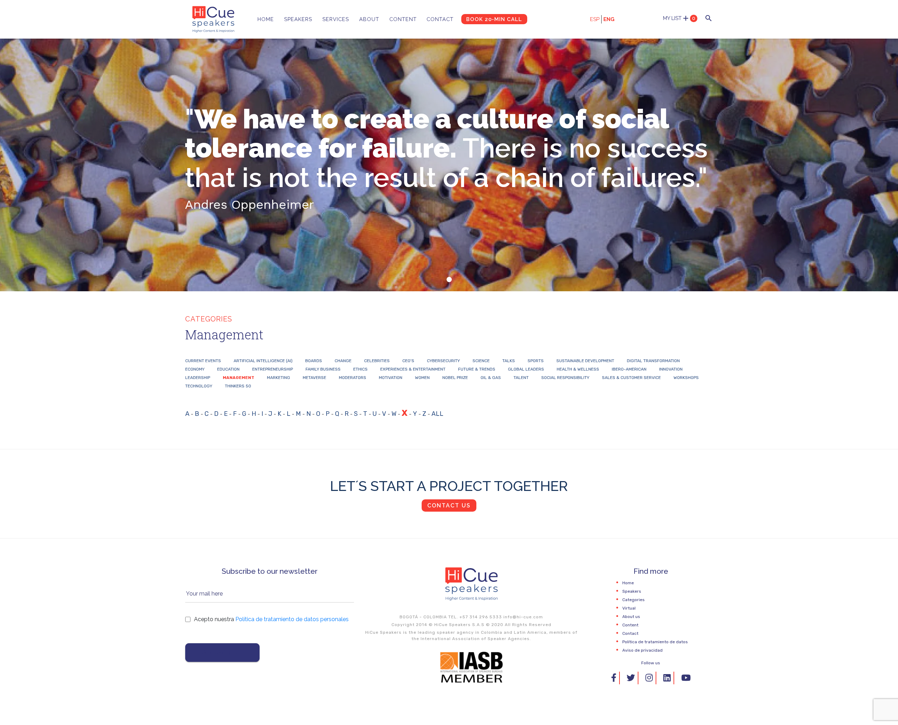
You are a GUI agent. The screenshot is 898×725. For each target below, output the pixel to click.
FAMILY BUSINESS (323, 369)
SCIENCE (481, 360)
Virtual (629, 608)
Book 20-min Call (494, 19)
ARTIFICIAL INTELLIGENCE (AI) (263, 360)
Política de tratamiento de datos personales (292, 619)
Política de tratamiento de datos (655, 641)
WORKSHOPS (686, 377)
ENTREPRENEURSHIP (272, 369)
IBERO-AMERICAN (629, 369)
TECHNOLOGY (198, 386)
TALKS (508, 360)
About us (631, 616)
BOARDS (313, 360)
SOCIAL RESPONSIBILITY (565, 377)
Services (335, 19)
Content (403, 19)
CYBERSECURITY (443, 360)
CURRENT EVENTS (203, 360)
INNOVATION (671, 369)
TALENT (521, 377)
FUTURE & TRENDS (476, 369)
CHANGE (343, 360)
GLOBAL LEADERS (526, 369)
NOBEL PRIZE (455, 377)
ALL (437, 414)
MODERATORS (352, 377)
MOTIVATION (390, 377)
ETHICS (360, 369)
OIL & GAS (491, 377)
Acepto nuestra (271, 619)
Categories (633, 599)
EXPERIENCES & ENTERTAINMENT (412, 369)
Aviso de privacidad (642, 650)
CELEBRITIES (377, 360)
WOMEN (422, 377)
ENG (609, 19)
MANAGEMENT (238, 377)
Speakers (298, 19)
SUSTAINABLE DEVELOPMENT (585, 360)
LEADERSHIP (197, 377)
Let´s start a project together (449, 486)
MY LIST (679, 18)
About (369, 19)
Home (265, 19)
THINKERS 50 (238, 386)
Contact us (449, 505)
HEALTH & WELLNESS (578, 369)
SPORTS (536, 360)
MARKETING (278, 377)
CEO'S (408, 360)
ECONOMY (195, 369)
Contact (440, 19)
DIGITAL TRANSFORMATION (653, 360)
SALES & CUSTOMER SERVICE (631, 377)
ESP (594, 19)
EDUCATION (228, 369)
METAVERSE (314, 377)
